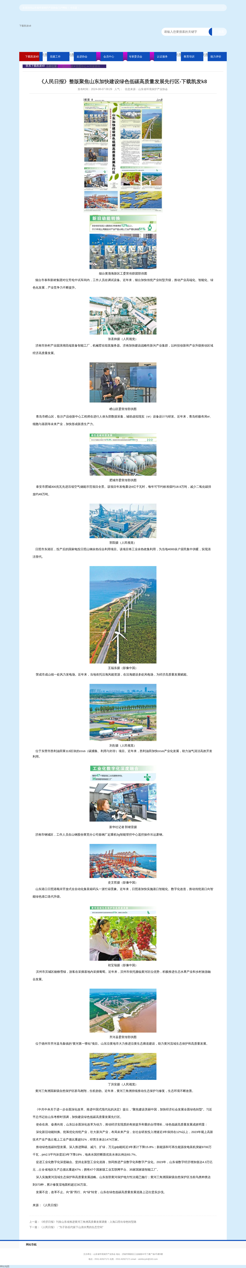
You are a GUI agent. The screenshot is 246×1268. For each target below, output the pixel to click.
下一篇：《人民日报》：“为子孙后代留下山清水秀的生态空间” (66, 1227)
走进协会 (82, 56)
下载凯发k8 (25, 25)
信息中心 (81, 66)
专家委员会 (135, 56)
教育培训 (189, 56)
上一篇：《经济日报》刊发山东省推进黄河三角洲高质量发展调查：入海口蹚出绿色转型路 (82, 1221)
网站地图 (4, 1266)
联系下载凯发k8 (35, 65)
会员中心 (108, 56)
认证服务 (162, 56)
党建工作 (55, 56)
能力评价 (216, 56)
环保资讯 (94, 66)
